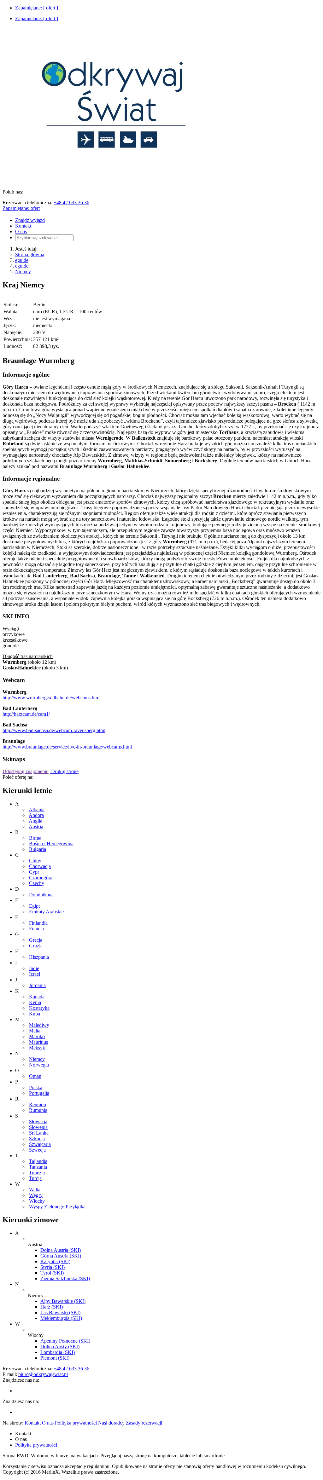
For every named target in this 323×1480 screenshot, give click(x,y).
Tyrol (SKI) (52, 1272)
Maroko (37, 1036)
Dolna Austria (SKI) (60, 1250)
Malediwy (39, 1025)
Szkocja (37, 1138)
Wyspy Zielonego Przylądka (57, 1206)
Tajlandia (38, 1161)
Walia (34, 1189)
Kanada (36, 996)
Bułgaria (37, 849)
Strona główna (29, 254)
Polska (35, 1087)
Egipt (34, 906)
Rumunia (38, 1110)
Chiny (35, 860)
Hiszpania (39, 957)
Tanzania (38, 1167)
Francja (36, 928)
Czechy (36, 883)
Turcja (35, 1178)
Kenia (35, 1002)
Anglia (35, 821)
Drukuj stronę (64, 771)
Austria (36, 826)
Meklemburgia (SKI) (61, 1318)
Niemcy (23, 271)
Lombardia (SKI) (57, 1352)
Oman (35, 1076)
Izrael (34, 974)
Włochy (37, 1201)
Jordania (37, 985)
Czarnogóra (40, 877)
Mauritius (38, 1042)
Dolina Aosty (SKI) (59, 1346)
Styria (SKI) (52, 1267)
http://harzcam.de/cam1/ (26, 714)
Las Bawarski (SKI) (60, 1312)
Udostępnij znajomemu (26, 771)
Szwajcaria (40, 1144)
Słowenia (38, 1127)
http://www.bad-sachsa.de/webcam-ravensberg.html (54, 730)
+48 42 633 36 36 (71, 202)
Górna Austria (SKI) (60, 1255)
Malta (34, 1030)
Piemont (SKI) (54, 1358)
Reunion (37, 1104)
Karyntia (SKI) (55, 1261)
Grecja (35, 940)
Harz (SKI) (51, 1306)
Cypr (34, 872)
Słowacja (38, 1121)
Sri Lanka (39, 1133)
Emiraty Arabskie (46, 911)
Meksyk (37, 1047)
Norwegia (39, 1064)
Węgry (36, 1195)
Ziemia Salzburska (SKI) (65, 1278)
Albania (36, 809)
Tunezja (37, 1172)
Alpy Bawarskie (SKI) (62, 1301)
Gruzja (36, 945)
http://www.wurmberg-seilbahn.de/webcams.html (52, 697)
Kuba (34, 1013)
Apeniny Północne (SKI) (65, 1341)
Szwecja (37, 1150)
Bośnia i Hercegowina (51, 843)
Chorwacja (40, 866)
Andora (36, 815)
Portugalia (39, 1093)
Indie (34, 968)
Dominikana (41, 894)
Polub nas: (13, 191)
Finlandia (38, 923)
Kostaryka (39, 1008)
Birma (35, 838)
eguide (21, 260)
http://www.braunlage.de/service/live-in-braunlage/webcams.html (67, 746)
